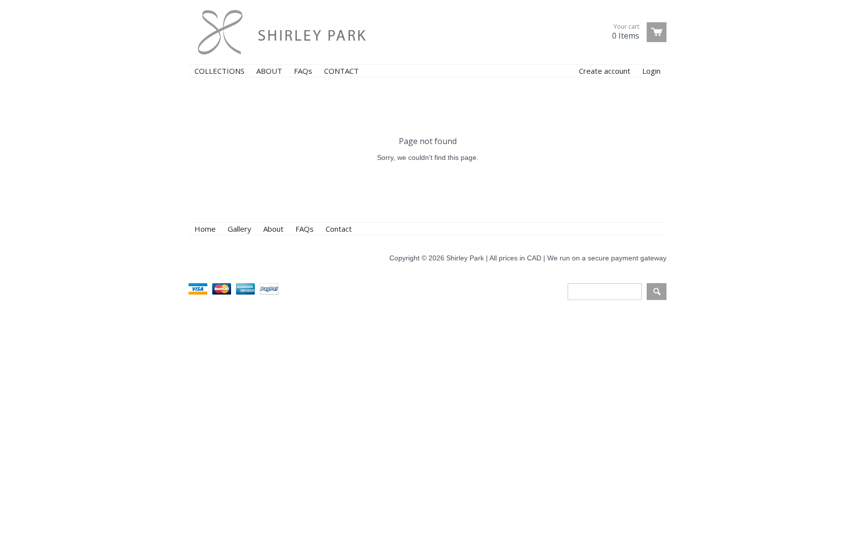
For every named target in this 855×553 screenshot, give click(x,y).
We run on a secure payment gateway (606, 258)
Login (651, 71)
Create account (604, 71)
